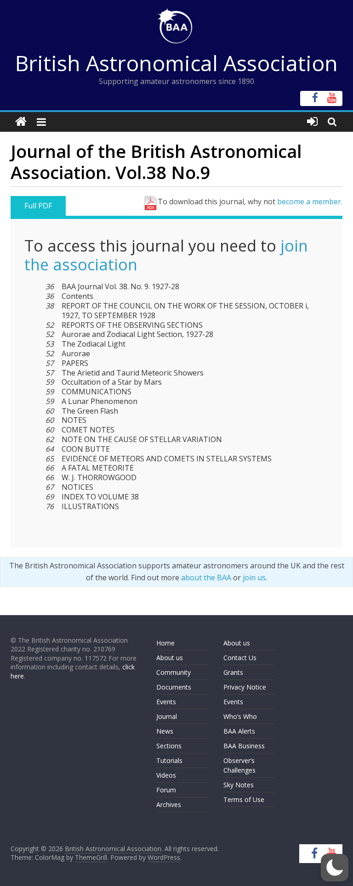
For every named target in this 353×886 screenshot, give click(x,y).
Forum (166, 789)
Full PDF (38, 206)
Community (173, 672)
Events (166, 701)
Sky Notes (238, 784)
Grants (233, 672)
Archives (168, 804)
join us (254, 577)
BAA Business (244, 745)
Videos (166, 775)
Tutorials (169, 760)
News (164, 731)
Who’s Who (240, 716)
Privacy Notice (244, 687)
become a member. (309, 201)
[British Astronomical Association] (21, 122)
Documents (173, 687)
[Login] (312, 122)
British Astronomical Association (176, 63)
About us (169, 657)
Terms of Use (243, 799)
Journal (166, 716)
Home (165, 643)
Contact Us (239, 657)
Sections (169, 745)
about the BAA (206, 577)
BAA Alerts (239, 731)
